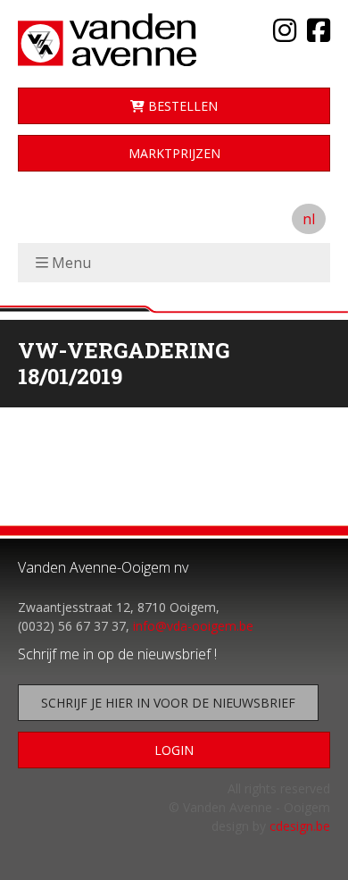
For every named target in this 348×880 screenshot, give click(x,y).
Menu (71, 262)
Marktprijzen (174, 153)
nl (308, 219)
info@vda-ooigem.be (193, 625)
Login (174, 750)
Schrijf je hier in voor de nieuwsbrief (168, 702)
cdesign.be (299, 825)
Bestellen (181, 105)
